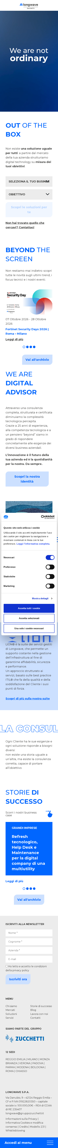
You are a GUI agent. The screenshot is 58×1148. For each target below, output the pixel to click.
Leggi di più (14, 339)
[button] (24, 347)
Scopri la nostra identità (27, 479)
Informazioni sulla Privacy (21, 1118)
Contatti (35, 1017)
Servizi (9, 1017)
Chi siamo (11, 1006)
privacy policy (20, 970)
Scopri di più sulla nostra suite (28, 698)
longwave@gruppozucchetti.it (25, 1113)
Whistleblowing (15, 1130)
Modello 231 (37, 1126)
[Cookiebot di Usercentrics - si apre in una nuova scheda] (41, 517)
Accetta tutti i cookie (29, 608)
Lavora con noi (39, 1014)
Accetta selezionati (29, 618)
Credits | (24, 1126)
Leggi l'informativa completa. (33, 543)
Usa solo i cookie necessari (29, 628)
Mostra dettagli (40, 598)
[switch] (50, 567)
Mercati (10, 1010)
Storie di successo (41, 1006)
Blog (33, 1010)
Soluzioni (11, 1014)
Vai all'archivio (37, 360)
